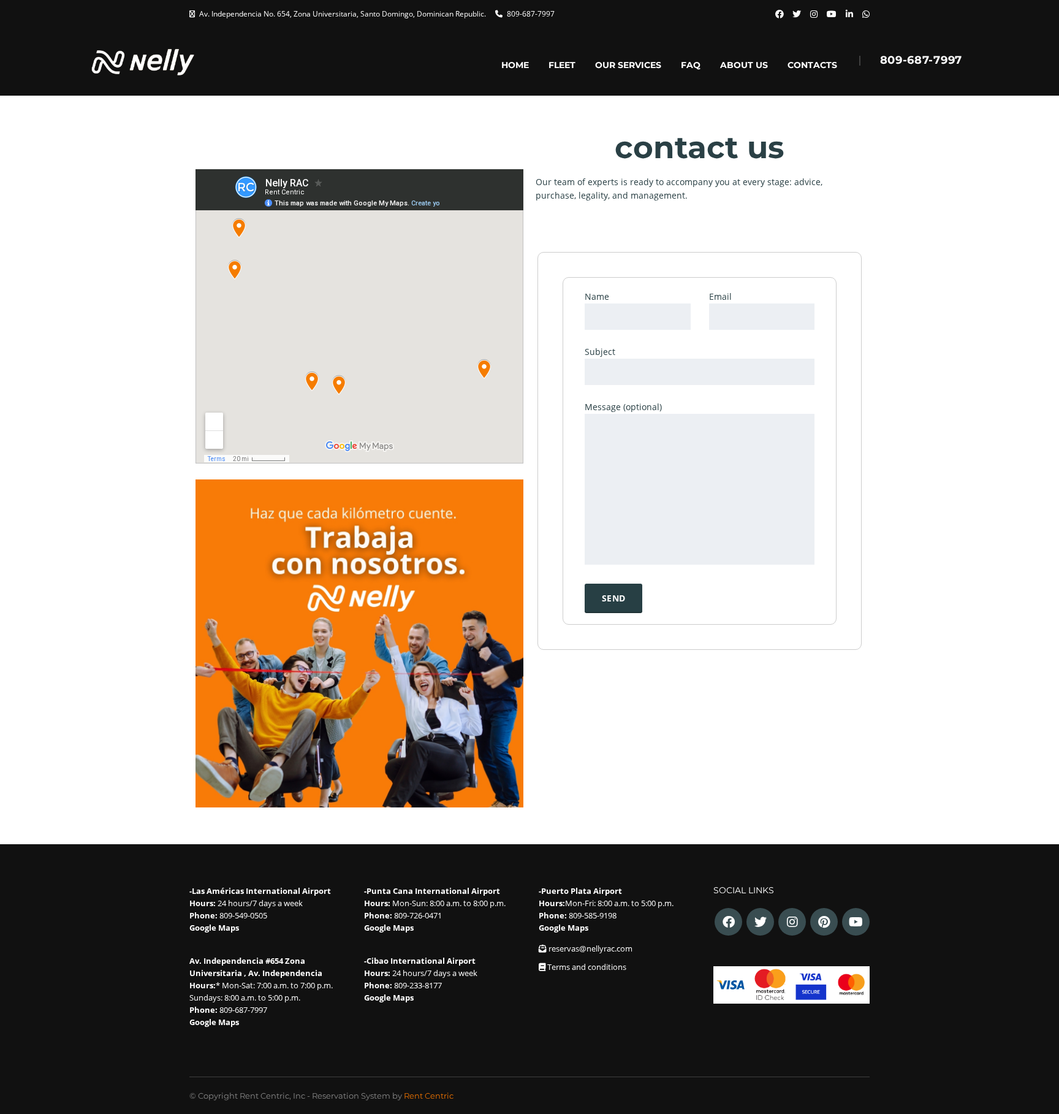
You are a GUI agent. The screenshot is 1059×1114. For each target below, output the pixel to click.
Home (515, 66)
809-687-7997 (531, 14)
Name (597, 296)
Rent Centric (429, 1096)
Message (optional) (623, 407)
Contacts (812, 66)
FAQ (690, 66)
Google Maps (214, 927)
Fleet (561, 66)
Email (720, 296)
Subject (600, 351)
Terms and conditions (586, 966)
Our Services (628, 66)
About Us (744, 66)
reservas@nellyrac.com (590, 948)
